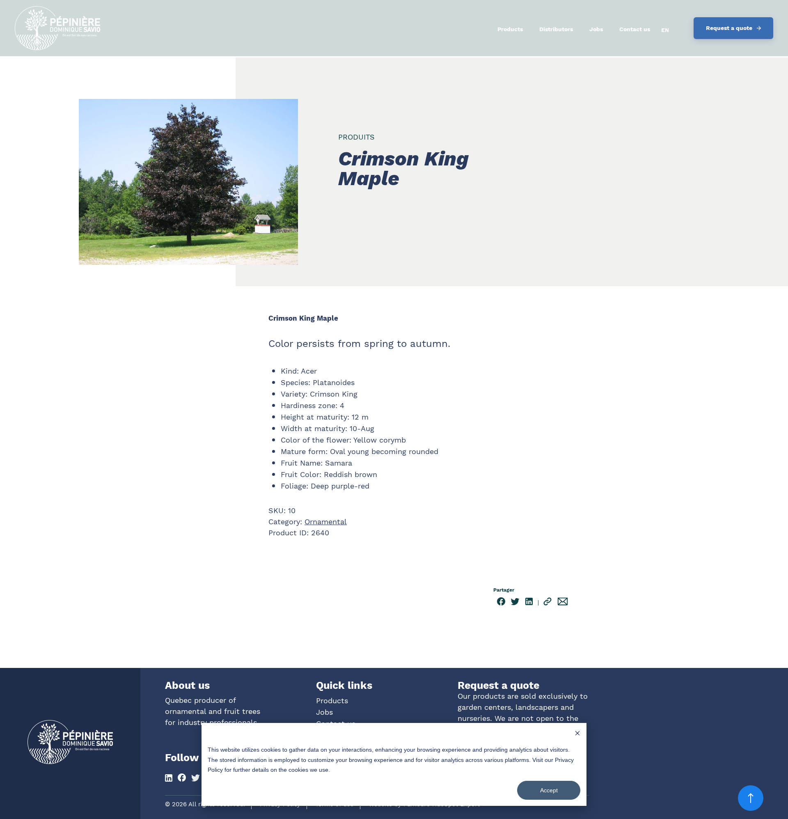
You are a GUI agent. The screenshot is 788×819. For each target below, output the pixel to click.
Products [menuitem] (510, 29)
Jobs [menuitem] (596, 29)
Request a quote (729, 28)
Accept (549, 790)
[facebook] (501, 602)
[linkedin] (529, 602)
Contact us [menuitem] (634, 29)
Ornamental (326, 521)
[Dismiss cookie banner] (577, 734)
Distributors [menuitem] (556, 29)
